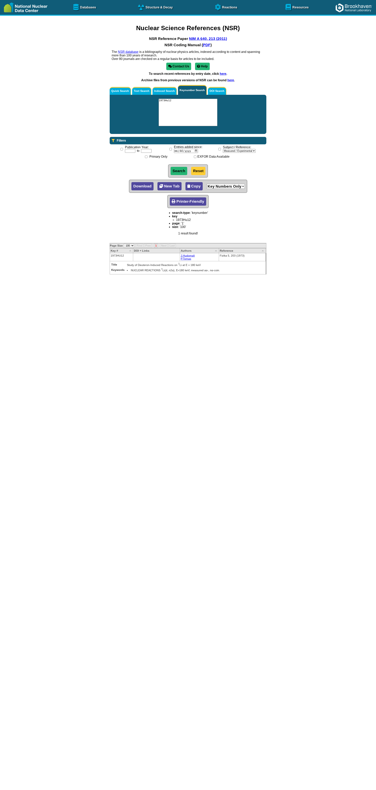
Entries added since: (188, 147)
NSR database (128, 51)
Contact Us (180, 66)
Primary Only (158, 156)
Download (142, 186)
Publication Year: (137, 147)
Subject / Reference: (237, 147)
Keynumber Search (192, 90)
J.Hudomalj (188, 255)
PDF (207, 45)
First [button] (139, 245)
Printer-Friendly (189, 201)
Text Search (141, 90)
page (176, 223)
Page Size (116, 245)
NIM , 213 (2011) (208, 39)
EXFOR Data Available (213, 156)
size (175, 227)
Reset (198, 171)
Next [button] (163, 245)
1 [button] (156, 245)
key (174, 216)
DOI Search (217, 90)
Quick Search (120, 90)
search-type (181, 212)
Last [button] (172, 245)
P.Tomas (186, 258)
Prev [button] (148, 245)
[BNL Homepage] (354, 15)
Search (179, 171)
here (223, 73)
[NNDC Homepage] (24, 15)
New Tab (171, 186)
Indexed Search (164, 90)
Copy (195, 186)
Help (204, 66)
